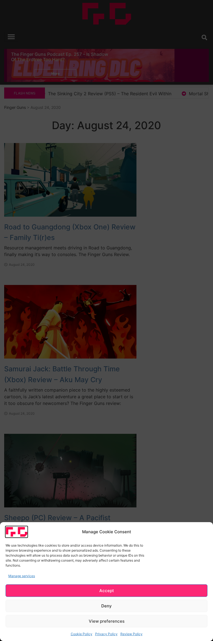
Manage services (21, 576)
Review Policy (131, 634)
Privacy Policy (106, 634)
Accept (106, 590)
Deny (106, 606)
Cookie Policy (81, 634)
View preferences (107, 621)
